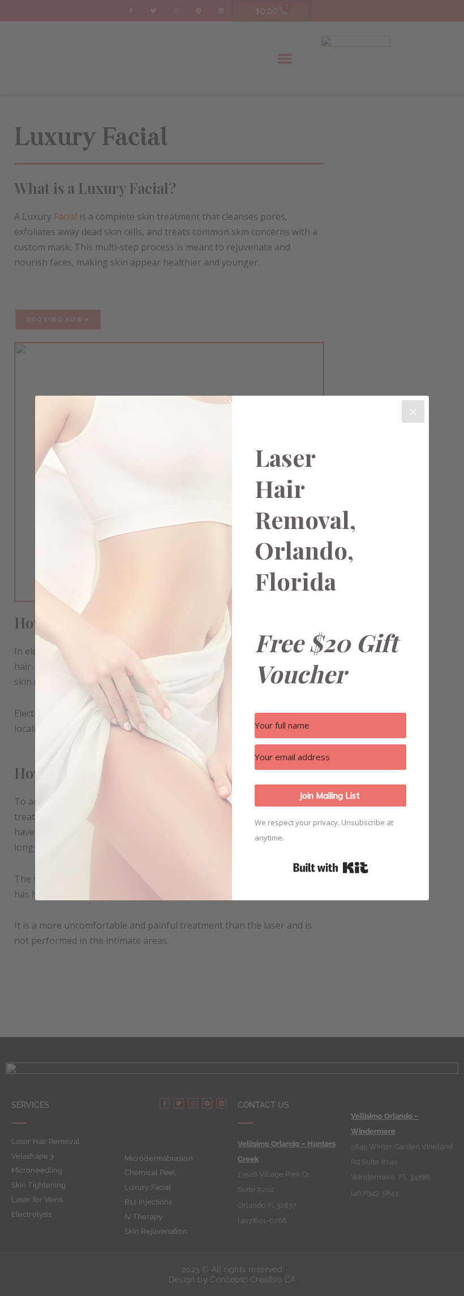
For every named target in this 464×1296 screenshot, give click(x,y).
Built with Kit (330, 867)
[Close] (413, 411)
